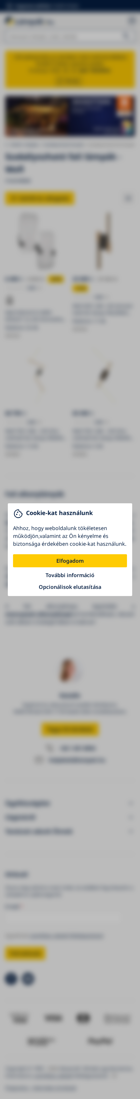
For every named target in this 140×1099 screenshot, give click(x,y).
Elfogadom (70, 560)
